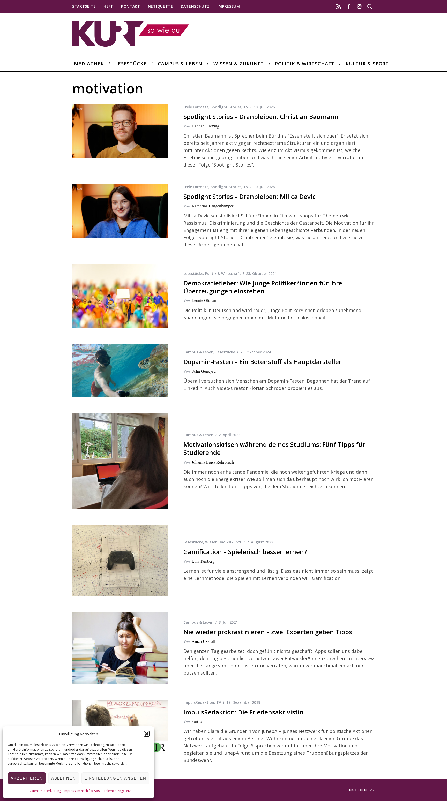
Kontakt (130, 6)
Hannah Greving (205, 126)
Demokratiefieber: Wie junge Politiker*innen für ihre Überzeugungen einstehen (262, 287)
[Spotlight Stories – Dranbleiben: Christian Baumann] (120, 131)
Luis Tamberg (203, 561)
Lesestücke (193, 273)
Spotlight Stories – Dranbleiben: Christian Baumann (261, 116)
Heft (108, 6)
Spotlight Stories (226, 106)
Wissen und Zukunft (223, 542)
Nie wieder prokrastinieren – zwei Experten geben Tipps (267, 632)
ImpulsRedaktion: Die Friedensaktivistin (243, 712)
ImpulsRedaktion (198, 702)
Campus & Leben (198, 352)
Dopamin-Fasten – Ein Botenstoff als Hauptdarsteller (262, 361)
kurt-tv (197, 721)
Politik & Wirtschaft (223, 273)
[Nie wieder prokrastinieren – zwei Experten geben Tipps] (120, 648)
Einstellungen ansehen (115, 778)
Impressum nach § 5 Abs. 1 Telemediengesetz (97, 791)
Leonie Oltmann (205, 300)
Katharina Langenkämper (212, 205)
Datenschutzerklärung (45, 791)
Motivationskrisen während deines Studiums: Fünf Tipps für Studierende (274, 448)
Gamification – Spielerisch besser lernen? (245, 551)
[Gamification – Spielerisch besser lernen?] (120, 560)
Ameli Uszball (203, 641)
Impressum (228, 6)
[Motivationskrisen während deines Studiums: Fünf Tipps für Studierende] (120, 461)
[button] (146, 733)
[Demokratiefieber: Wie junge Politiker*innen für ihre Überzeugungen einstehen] (120, 296)
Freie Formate (195, 106)
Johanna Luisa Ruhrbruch (213, 462)
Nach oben (358, 790)
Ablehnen (63, 778)
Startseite (84, 6)
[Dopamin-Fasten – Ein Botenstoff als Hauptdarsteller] (120, 370)
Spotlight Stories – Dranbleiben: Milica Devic (249, 196)
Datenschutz (195, 6)
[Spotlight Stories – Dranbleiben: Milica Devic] (120, 211)
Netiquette (160, 6)
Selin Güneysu (204, 371)
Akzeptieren (27, 778)
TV (245, 106)
